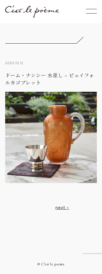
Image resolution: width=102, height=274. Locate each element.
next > (62, 207)
